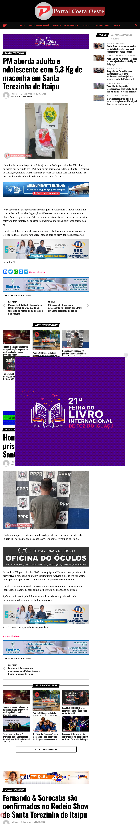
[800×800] (70, 465)
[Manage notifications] (2, 815)
